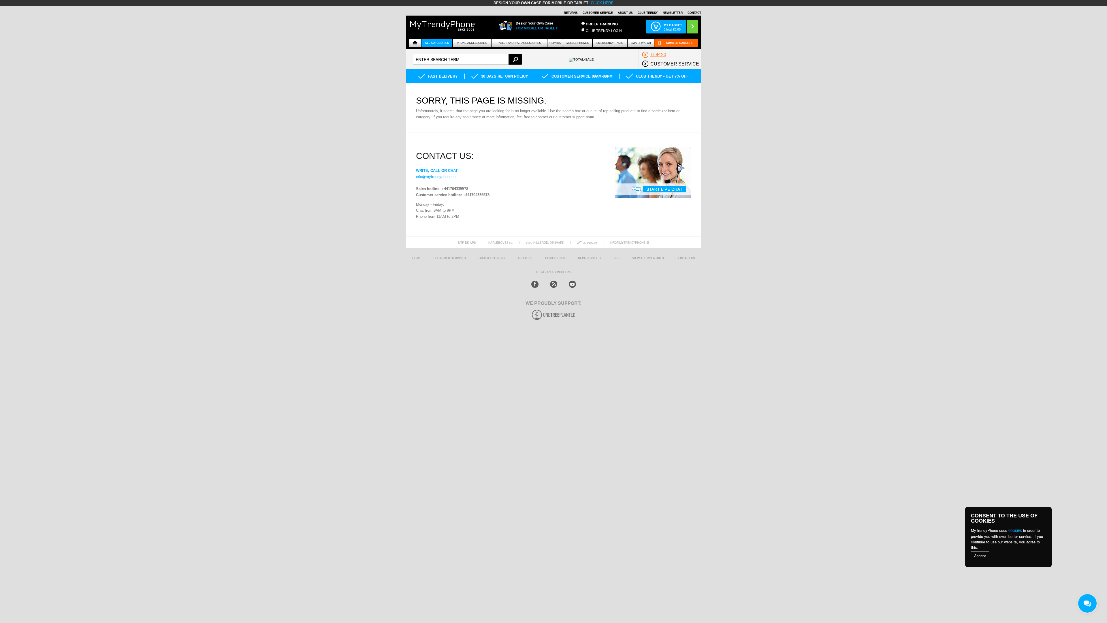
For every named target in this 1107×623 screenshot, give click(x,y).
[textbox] (467, 59)
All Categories (437, 43)
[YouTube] (572, 284)
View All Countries (648, 258)
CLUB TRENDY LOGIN (604, 30)
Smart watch (641, 43)
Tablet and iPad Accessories (519, 43)
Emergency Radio (609, 43)
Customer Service (598, 13)
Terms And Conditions (554, 272)
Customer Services (450, 258)
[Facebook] (535, 284)
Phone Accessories (472, 43)
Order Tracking (602, 24)
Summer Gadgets (679, 43)
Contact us (686, 258)
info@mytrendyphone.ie (435, 176)
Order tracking (492, 258)
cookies (1015, 531)
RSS (616, 258)
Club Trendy (648, 13)
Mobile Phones (577, 43)
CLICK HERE (602, 3)
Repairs (555, 43)
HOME (416, 258)
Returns (571, 13)
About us (524, 258)
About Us (625, 13)
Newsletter (673, 13)
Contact (694, 13)
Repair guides (589, 258)
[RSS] (553, 284)
